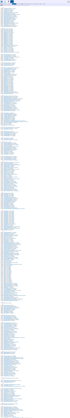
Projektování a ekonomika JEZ (7, 283)
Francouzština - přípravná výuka (8, 115)
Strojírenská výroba (6, 343)
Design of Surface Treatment (7, 75)
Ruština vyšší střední (6, 312)
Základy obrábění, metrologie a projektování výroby (10, 409)
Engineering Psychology (7, 106)
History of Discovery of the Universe (8, 128)
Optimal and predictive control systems (9, 226)
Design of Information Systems (8, 74)
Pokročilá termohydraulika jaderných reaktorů (9, 244)
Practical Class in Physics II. (7, 248)
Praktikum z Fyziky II (6, 252)
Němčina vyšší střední (6, 204)
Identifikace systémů (6, 131)
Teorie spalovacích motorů (7, 366)
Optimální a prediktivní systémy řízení (8, 228)
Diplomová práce (6, 77)
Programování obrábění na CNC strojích (9, 258)
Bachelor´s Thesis (6, 29)
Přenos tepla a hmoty (6, 296)
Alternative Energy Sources (7, 13)
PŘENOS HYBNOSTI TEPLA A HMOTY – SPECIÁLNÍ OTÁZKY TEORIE (12, 295)
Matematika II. (6, 168)
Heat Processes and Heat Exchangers (8, 127)
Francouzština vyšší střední (7, 118)
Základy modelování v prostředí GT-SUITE (9, 408)
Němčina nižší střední (6, 202)
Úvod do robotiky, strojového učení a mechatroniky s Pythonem (11, 386)
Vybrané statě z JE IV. (6, 393)
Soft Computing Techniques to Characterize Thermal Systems (11, 337)
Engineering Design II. (7, 104)
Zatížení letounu (6, 414)
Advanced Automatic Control (7, 8)
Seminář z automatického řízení (8, 324)
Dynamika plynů (6, 93)
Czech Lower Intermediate (7, 60)
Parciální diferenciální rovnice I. (8, 232)
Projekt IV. (5, 281)
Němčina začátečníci (6, 205)
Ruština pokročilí (6, 311)
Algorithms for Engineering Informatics (9, 12)
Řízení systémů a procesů (7, 320)
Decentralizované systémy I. (7, 69)
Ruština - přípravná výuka (7, 309)
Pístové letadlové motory (7, 238)
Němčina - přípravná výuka (7, 201)
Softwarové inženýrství (7, 339)
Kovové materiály (6, 154)
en (69, 2)
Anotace (5, 2)
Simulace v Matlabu (6, 333)
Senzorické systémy (6, 330)
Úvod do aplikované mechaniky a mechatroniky (10, 384)
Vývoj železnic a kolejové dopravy (8, 401)
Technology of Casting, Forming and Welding (9, 363)
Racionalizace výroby (6, 305)
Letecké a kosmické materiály (7, 158)
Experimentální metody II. (7, 110)
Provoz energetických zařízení (7, 289)
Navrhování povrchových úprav (7, 197)
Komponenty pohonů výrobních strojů (8, 144)
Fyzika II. (5, 124)
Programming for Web (6, 255)
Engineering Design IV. (7, 105)
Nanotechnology (6, 195)
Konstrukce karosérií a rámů (7, 147)
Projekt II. (5, 267)
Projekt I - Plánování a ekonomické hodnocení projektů (10, 264)
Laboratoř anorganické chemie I (8, 156)
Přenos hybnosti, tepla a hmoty (7, 294)
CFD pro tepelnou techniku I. (7, 56)
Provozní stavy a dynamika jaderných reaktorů (9, 290)
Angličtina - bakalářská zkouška (8, 18)
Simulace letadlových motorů (7, 331)
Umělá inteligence (6, 382)
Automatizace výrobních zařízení (8, 25)
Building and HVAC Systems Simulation (9, 52)
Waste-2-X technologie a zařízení (8, 403)
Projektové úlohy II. (6, 287)
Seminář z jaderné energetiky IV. (8, 326)
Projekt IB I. (5, 265)
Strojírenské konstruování (7, 344)
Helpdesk (6, 417)
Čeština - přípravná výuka (7, 64)
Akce (8, 2)
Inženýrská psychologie (7, 135)
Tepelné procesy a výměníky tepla (8, 370)
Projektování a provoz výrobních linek (8, 284)
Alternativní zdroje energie (7, 15)
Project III (5, 261)
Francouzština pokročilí (7, 117)
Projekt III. (5, 280)
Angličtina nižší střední (7, 20)
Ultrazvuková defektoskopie (7, 381)
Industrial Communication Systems (8, 132)
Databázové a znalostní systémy (8, 68)
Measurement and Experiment (8, 174)
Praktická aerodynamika (7, 249)
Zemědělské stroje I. (6, 415)
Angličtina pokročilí (6, 21)
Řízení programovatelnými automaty (8, 319)
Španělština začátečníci (7, 353)
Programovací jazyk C (6, 256)
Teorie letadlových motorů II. (7, 364)
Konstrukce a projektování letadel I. (8, 146)
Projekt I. (5, 263)
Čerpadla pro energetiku (7, 63)
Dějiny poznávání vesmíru (7, 70)
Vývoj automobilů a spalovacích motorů (8, 400)
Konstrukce (5, 145)
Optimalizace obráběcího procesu (8, 227)
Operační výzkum (6, 225)
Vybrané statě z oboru (6, 394)
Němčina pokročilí (6, 203)
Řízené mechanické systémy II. (8, 316)
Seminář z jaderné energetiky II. (8, 325)
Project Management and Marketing (8, 262)
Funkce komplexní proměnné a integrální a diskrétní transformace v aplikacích (13, 121)
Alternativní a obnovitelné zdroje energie (9, 14)
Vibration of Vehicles (6, 390)
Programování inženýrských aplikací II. (8, 257)
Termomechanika (6, 372)
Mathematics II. (6, 172)
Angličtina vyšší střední (7, 22)
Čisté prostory (5, 65)
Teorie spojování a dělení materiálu (8, 367)
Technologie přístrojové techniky (8, 360)
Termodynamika (6, 371)
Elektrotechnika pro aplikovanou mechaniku (9, 99)
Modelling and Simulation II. (7, 185)
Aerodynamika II (6, 9)
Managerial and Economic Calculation (8, 167)
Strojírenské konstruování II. (7, 345)
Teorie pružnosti (6, 365)
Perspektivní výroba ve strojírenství (8, 235)
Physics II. (5, 236)
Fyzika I (5, 123)
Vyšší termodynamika (6, 399)
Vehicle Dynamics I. (6, 389)
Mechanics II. (5, 175)
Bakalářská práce (6, 32)
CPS (22, 417)
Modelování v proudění (7, 187)
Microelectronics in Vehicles (7, 184)
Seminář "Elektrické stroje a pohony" (8, 323)
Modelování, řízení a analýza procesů (8, 186)
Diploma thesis (6, 76)
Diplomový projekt (6, 87)
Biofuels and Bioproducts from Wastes (8, 45)
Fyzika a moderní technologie (7, 122)
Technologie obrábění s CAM (7, 359)
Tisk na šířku (17, 417)
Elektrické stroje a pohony (7, 97)
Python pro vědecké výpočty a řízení (8, 300)
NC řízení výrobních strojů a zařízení (8, 198)
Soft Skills (5, 338)
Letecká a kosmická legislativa (8, 157)
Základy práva (5, 411)
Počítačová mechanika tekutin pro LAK (8, 242)
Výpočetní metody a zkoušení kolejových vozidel (10, 395)
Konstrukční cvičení (6, 150)
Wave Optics (5, 404)
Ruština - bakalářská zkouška (7, 308)
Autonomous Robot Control (7, 26)
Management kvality (6, 165)
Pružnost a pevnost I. (6, 293)
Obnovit (13, 417)
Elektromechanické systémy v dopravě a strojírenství (10, 98)
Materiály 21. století (6, 171)
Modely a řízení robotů (6, 188)
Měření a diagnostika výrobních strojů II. (9, 178)
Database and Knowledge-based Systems (9, 67)
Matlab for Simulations (6, 173)
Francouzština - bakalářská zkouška (8, 114)
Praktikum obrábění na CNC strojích (8, 251)
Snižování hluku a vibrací (7, 336)
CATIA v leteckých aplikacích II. (7, 54)
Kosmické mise (6, 151)
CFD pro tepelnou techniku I (7, 55)
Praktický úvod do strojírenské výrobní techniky (10, 250)
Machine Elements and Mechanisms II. (8, 162)
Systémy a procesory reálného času (8, 349)
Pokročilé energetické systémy (8, 245)
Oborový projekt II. (6, 212)
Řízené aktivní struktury (7, 315)
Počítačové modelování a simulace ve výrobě (9, 243)
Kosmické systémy (6, 153)
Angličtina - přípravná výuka (7, 19)
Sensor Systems (6, 329)
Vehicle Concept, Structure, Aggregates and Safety (10, 388)
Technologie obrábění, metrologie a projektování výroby (11, 357)
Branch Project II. (6, 48)
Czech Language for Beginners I (8, 59)
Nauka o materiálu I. (6, 196)
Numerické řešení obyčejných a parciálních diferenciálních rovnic (12, 208)
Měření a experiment (6, 179)
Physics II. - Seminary (6, 237)
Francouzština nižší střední (7, 116)
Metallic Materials (6, 180)
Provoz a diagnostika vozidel (7, 288)
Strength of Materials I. (7, 342)
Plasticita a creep (6, 239)
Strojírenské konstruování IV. (7, 346)
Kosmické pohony (6, 152)
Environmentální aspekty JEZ (7, 107)
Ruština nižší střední (6, 310)
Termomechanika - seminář (7, 373)
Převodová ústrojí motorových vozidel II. (9, 297)
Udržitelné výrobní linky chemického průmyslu (9, 380)
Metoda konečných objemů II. (7, 181)
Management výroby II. (7, 166)
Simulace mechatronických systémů (8, 332)
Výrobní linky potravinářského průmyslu (9, 396)
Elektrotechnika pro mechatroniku (8, 101)
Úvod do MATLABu (6, 385)
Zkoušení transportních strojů (7, 416)
